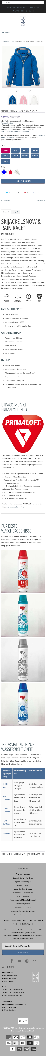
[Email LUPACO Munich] (34, 961)
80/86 (5, 150)
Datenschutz (23, 7)
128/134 (5, 156)
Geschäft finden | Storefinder (23, 878)
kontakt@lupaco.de (15, 996)
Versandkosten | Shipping (23, 889)
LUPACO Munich (14, 1028)
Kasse (31, 11)
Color (3, 167)
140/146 (15, 156)
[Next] (29, 90)
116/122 (35, 150)
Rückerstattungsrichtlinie (23, 915)
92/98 (15, 150)
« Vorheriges (5, 200)
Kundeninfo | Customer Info (23, 893)
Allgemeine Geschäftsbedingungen (15, 131)
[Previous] (17, 90)
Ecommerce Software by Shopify (23, 1031)
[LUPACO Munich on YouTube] (19, 961)
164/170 (35, 156)
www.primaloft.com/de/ (15, 507)
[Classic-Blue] (23, 67)
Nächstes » (41, 200)
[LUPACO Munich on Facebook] (11, 961)
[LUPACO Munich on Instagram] (27, 961)
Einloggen (34, 7)
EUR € (21, 1020)
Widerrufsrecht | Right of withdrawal (23, 900)
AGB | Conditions (23, 896)
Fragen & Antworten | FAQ (23, 882)
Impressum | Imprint (23, 904)
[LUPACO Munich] (23, 21)
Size (3, 145)
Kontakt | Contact (23, 885)
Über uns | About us (23, 874)
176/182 (5, 161)
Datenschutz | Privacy (23, 907)
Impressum (11, 7)
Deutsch (6, 212)
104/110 (25, 150)
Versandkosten (7, 123)
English (15, 212)
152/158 (25, 156)
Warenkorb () (20, 11)
